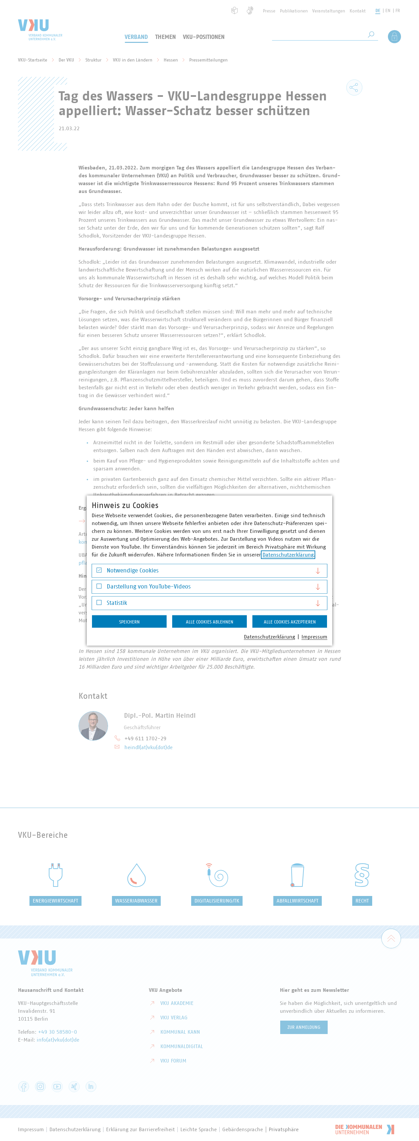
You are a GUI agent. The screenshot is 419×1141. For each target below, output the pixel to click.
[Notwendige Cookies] (99, 572)
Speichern (129, 622)
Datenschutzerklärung (288, 554)
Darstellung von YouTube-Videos (149, 587)
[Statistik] (99, 604)
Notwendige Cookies (132, 570)
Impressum (314, 636)
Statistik (117, 603)
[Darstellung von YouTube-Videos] (99, 588)
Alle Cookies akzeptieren (290, 622)
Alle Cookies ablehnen (209, 622)
